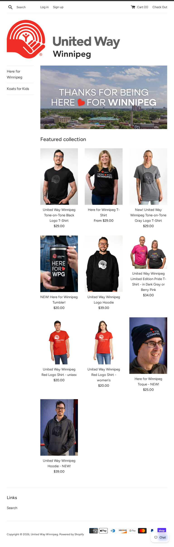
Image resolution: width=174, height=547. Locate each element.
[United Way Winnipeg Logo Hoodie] (104, 264)
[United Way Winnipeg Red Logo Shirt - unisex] (59, 340)
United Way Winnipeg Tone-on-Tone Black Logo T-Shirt (59, 215)
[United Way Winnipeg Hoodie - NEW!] (59, 427)
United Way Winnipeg (44, 534)
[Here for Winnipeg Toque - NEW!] (148, 345)
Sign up (58, 7)
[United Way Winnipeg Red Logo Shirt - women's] (104, 340)
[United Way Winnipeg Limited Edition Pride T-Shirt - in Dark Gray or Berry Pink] (148, 252)
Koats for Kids (18, 89)
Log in (44, 7)
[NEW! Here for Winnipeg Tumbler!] (59, 264)
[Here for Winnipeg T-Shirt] (104, 176)
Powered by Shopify (71, 534)
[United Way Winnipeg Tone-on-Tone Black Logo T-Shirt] (59, 176)
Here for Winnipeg (14, 74)
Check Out (159, 7)
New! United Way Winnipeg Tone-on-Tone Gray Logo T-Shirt (148, 215)
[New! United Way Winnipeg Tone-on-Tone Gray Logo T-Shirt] (148, 176)
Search (12, 508)
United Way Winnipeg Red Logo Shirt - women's (103, 374)
